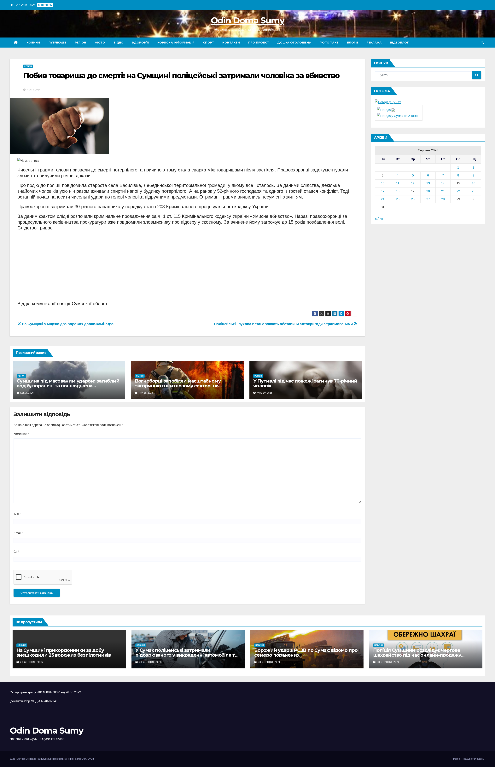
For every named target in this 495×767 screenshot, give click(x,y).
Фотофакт (329, 42)
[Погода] (386, 109)
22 (458, 191)
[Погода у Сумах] (388, 102)
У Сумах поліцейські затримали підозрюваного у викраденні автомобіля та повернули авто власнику (186, 655)
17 (382, 191)
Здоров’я (140, 42)
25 (397, 199)
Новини (33, 42)
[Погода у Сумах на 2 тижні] (397, 115)
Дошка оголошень (294, 42)
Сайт (17, 551)
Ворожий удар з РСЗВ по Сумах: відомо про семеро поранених (306, 652)
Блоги (352, 42)
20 (428, 191)
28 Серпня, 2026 (31, 662)
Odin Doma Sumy (247, 20)
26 (413, 199)
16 (473, 183)
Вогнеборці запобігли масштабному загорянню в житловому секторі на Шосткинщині (178, 385)
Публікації (57, 42)
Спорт (208, 42)
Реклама (374, 42)
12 (413, 183)
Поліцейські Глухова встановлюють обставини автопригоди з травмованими (284, 324)
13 (428, 183)
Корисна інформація (176, 42)
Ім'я (17, 514)
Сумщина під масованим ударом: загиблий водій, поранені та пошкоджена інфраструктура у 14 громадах (68, 385)
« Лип (379, 218)
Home (456, 758)
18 (397, 191)
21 (443, 191)
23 (473, 191)
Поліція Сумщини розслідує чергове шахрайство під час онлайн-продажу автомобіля (417, 655)
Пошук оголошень (473, 758)
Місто (100, 42)
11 (397, 183)
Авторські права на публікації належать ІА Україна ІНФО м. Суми (55, 758)
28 (443, 199)
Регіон (80, 42)
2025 (13, 758)
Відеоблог (399, 42)
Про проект (258, 42)
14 (443, 183)
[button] (482, 42)
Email (18, 533)
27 (428, 199)
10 (382, 183)
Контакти (231, 42)
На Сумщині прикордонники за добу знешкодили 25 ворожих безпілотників (63, 652)
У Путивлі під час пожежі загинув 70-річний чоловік (305, 383)
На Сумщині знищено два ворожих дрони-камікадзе (67, 324)
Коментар (21, 433)
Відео (119, 42)
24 (382, 199)
